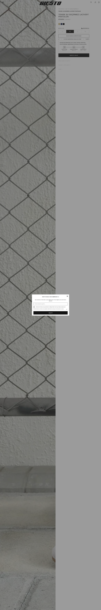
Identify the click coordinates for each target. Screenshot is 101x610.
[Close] (67, 296)
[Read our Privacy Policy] (67, 309)
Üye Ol (50, 313)
